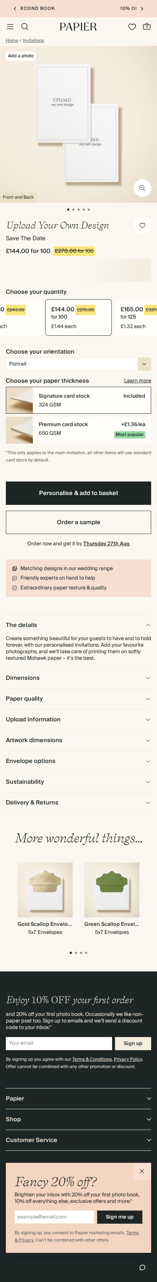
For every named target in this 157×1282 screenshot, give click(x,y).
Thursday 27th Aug (106, 544)
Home (12, 40)
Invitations (33, 40)
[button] (142, 1171)
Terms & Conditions (92, 1059)
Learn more (137, 381)
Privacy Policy (128, 1059)
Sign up (133, 1043)
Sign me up (120, 1217)
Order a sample (78, 522)
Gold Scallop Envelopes (47, 924)
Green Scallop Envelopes (116, 924)
